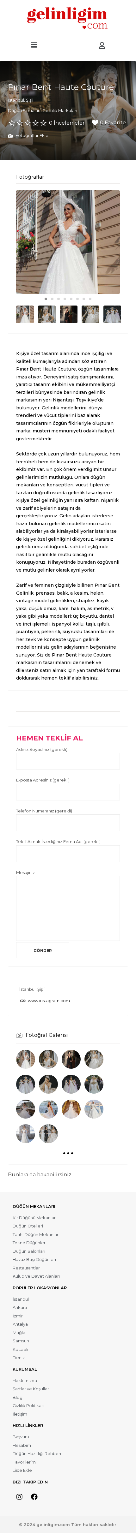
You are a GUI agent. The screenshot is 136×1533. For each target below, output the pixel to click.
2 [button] (52, 299)
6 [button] (77, 299)
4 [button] (65, 299)
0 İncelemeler (67, 123)
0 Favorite (113, 123)
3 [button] (58, 299)
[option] (68, 242)
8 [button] (90, 299)
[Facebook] (34, 1497)
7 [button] (84, 299)
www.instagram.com (49, 1000)
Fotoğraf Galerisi (47, 1035)
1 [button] (46, 299)
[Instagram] (19, 1497)
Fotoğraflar (30, 177)
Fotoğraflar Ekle (31, 135)
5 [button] (71, 299)
